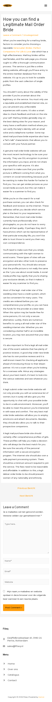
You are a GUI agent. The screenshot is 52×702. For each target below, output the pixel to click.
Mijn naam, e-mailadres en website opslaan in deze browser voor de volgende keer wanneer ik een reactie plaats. (24, 595)
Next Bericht (26, 495)
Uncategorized (30, 35)
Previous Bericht (26, 488)
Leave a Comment (12, 35)
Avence (41, 697)
